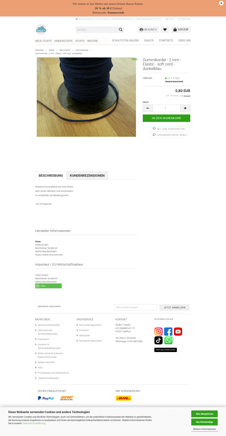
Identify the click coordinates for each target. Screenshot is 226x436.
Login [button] (171, 19)
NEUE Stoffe (43, 41)
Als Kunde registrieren (90, 325)
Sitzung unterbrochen (49, 325)
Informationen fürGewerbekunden (47, 332)
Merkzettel (186, 19)
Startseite (166, 40)
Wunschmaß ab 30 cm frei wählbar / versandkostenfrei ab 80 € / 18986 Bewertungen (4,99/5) (119, 19)
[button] (148, 108)
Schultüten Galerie (125, 40)
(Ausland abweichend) (174, 82)
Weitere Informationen (204, 429)
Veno (134, 59)
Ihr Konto (84, 330)
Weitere (92, 41)
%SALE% (149, 40)
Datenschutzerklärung (33, 423)
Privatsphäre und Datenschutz (53, 372)
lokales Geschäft (46, 362)
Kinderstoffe (63, 41)
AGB (40, 367)
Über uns (184, 40)
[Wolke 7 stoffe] (52, 29)
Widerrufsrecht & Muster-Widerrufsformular (51, 355)
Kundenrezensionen (87, 176)
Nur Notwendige (204, 422)
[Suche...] (121, 30)
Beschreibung (51, 176)
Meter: (146, 102)
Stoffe (80, 41)
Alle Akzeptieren (204, 414)
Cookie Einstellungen (48, 378)
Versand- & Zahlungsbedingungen (49, 346)
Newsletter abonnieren (90, 340)
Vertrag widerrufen (165, 350)
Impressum (43, 339)
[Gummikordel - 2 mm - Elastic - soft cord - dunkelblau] (86, 97)
